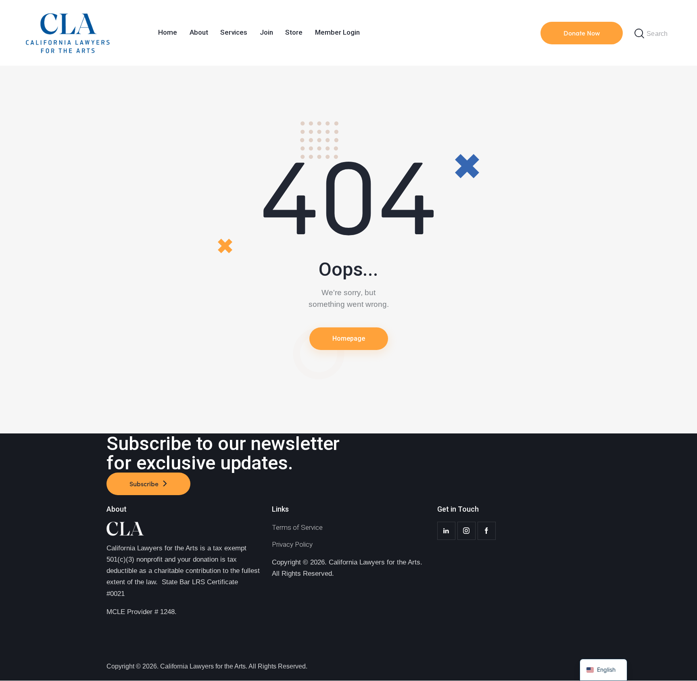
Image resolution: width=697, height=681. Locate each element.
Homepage (348, 338)
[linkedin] (446, 531)
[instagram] (466, 531)
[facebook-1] (487, 531)
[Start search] (639, 33)
